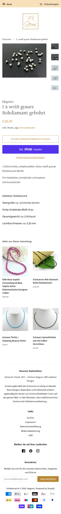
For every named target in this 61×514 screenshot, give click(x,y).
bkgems (31, 488)
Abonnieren (48, 479)
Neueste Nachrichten (30, 371)
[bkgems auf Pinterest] (30, 451)
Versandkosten (27, 127)
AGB (31, 435)
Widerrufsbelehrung (30, 431)
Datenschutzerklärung (30, 426)
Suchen (30, 417)
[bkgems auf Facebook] (23, 451)
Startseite (6, 39)
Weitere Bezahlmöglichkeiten (30, 157)
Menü (9, 4)
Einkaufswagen (51, 4)
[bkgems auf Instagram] (37, 451)
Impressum (30, 422)
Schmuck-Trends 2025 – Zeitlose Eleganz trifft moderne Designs (30, 379)
